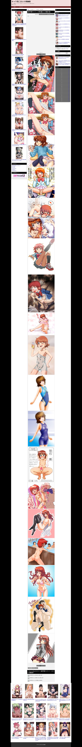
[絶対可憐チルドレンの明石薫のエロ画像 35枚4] (41, 166)
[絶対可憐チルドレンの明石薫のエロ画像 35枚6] (41, 217)
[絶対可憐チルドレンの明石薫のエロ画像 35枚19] (41, 632)
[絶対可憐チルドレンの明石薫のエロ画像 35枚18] (41, 596)
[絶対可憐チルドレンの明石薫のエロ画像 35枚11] (41, 374)
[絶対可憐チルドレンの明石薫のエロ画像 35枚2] (41, 113)
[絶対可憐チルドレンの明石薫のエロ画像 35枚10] (41, 334)
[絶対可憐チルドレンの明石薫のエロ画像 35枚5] (41, 197)
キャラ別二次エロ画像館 (21, 1)
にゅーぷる (13, 166)
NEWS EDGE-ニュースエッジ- (16, 165)
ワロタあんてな (14, 170)
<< (37, 54)
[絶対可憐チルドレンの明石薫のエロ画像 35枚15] (41, 508)
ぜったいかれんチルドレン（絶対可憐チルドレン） (46, 14)
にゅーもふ (13, 167)
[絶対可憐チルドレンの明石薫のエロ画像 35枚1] (41, 91)
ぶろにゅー (13, 169)
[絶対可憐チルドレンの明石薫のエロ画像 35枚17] (41, 564)
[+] (68, 70)
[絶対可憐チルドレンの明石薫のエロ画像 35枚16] (41, 537)
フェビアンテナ (14, 168)
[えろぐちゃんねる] (19, 175)
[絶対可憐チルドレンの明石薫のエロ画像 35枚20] (41, 662)
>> (44, 54)
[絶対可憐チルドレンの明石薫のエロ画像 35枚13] (41, 446)
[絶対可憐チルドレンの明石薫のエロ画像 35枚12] (41, 410)
